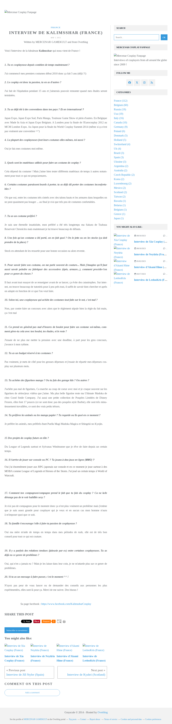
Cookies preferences (153, 719)
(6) (119, 131)
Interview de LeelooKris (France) (153, 279)
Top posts (73, 719)
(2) (121, 166)
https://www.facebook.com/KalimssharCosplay (66, 603)
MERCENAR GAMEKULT (35, 719)
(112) (120, 100)
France (56, 27)
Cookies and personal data (131, 719)
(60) (121, 105)
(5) (120, 135)
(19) (120, 109)
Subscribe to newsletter (16, 630)
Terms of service (110, 719)
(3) (119, 153)
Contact (83, 719)
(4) (122, 144)
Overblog (103, 712)
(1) (120, 200)
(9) (120, 126)
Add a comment (32, 692)
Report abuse (95, 719)
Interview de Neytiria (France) (151, 254)
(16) (119, 118)
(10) (120, 122)
